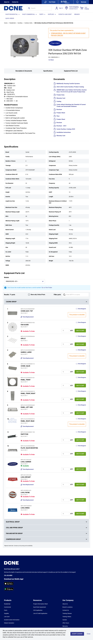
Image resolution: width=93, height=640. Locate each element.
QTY (71, 330)
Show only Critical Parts (38, 294)
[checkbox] (29, 294)
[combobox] (39, 8)
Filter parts (57, 294)
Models (6, 277)
